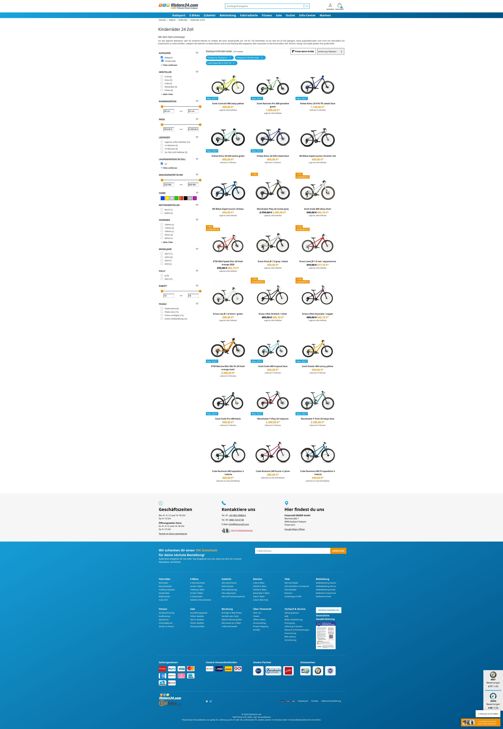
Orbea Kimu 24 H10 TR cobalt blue (317, 103)
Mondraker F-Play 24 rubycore (272, 418)
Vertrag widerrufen (328, 610)
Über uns (257, 613)
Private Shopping (260, 626)
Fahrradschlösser (229, 583)
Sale (279, 15)
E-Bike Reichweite (229, 626)
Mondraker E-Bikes (261, 593)
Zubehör (210, 15)
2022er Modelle (197, 623)
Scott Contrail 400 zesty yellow (228, 103)
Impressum (303, 701)
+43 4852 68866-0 (237, 515)
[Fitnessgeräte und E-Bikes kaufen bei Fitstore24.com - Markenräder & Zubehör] (178, 6)
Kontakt (256, 630)
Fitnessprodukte (197, 626)
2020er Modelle (197, 616)
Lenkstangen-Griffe (293, 596)
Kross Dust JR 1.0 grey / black (273, 261)
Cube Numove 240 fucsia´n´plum (273, 471)
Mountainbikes (165, 586)
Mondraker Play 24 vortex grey (273, 208)
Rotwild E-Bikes (259, 586)
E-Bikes (194, 15)
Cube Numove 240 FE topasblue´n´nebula (317, 473)
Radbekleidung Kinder (326, 589)
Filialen (256, 616)
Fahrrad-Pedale (291, 583)
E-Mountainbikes (197, 583)
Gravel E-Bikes (196, 586)
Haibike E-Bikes (259, 589)
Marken (325, 15)
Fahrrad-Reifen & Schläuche (297, 586)
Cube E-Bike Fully (260, 600)
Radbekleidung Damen (326, 583)
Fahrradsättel (290, 589)
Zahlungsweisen (292, 613)
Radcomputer (228, 586)
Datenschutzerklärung (331, 701)
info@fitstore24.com (239, 524)
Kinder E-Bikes (196, 593)
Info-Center (307, 15)
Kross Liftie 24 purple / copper (317, 313)
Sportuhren (164, 619)
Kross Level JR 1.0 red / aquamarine (317, 261)
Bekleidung (228, 15)
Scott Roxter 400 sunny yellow (317, 366)
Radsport (178, 15)
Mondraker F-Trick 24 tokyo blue (317, 418)
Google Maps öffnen (295, 529)
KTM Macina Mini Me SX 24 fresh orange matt (228, 368)
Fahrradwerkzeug (229, 589)
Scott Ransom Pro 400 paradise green (273, 105)
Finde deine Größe (304, 51)
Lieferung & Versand (294, 626)
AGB (286, 616)
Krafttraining (164, 616)
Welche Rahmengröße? (232, 619)
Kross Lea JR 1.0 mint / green (228, 313)
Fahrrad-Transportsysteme (233, 596)
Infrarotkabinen (166, 623)
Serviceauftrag (259, 623)
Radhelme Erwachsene (326, 593)
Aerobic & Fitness (166, 626)
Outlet (290, 15)
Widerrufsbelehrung (294, 619)
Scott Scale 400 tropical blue (272, 366)
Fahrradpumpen (229, 593)
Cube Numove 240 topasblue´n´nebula (228, 473)
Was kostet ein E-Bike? (231, 623)
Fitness (267, 15)
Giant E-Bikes (259, 596)
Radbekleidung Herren (326, 586)
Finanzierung (290, 633)
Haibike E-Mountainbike (200, 600)
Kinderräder (164, 593)
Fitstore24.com (254, 714)
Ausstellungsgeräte (198, 613)
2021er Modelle (197, 619)
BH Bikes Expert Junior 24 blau (228, 208)
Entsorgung (290, 623)
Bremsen (288, 593)
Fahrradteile (249, 15)
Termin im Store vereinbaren (173, 533)
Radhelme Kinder (323, 596)
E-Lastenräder (196, 596)
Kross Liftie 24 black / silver (273, 313)
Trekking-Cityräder (167, 589)
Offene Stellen (259, 619)
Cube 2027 (163, 600)
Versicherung (290, 640)
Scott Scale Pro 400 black (228, 418)
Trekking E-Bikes (197, 589)
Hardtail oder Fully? (230, 616)
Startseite (162, 20)
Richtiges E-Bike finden (232, 613)
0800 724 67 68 (236, 519)
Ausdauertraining (166, 613)
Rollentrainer (164, 596)
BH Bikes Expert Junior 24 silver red (317, 155)
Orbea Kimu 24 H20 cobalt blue (273, 155)
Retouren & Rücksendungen (297, 630)
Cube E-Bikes (258, 583)
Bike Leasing (290, 636)
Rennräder (163, 583)
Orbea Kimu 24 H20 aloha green (228, 155)
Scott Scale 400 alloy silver (317, 208)
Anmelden (338, 550)
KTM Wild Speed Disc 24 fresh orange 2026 (228, 263)
